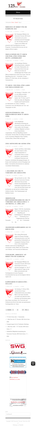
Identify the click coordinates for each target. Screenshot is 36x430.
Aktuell (16, 22)
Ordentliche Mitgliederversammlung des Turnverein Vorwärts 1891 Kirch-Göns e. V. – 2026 (17, 334)
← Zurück (8, 309)
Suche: (6, 411)
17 (23, 309)
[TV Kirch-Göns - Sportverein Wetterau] (15, 4)
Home (12, 22)
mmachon (17, 31)
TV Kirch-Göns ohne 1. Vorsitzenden (15, 317)
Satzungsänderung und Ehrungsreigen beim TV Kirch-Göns (17, 114)
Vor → (26, 309)
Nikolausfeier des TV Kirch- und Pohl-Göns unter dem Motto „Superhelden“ (16, 56)
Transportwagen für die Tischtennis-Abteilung (18, 324)
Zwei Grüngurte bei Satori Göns (17, 143)
